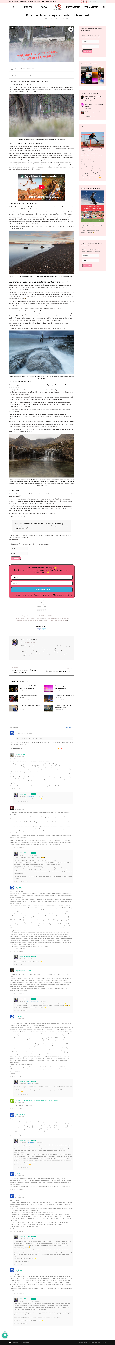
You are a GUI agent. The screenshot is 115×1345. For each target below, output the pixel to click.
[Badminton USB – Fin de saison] (83, 69)
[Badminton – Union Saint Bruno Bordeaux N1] (89, 75)
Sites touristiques (58, 620)
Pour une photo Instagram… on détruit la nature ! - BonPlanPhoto (36, 1101)
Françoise (29, 1083)
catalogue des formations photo (62, 409)
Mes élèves (39, 392)
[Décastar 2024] (101, 75)
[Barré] (24, 739)
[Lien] (36, 739)
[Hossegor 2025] (95, 69)
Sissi (28, 855)
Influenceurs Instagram (21, 620)
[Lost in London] (89, 69)
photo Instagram (46, 620)
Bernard (28, 958)
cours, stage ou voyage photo (89, 166)
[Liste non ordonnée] (29, 739)
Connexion (70, 727)
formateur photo (85, 155)
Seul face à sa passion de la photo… (28, 697)
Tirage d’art (96, 173)
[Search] (104, 1)
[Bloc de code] (34, 739)
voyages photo (38, 328)
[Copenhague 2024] (89, 81)
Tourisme (65, 620)
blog (88, 176)
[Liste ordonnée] (27, 739)
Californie (22, 618)
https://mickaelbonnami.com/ (28, 642)
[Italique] (20, 739)
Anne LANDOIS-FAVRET (23, 970)
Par (38, 616)
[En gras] (17, 739)
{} (38, 738)
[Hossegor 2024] (95, 75)
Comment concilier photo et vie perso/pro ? (64, 697)
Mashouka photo (30, 796)
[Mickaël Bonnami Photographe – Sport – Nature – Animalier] (13, 7)
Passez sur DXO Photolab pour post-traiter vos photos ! (29, 687)
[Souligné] (22, 739)
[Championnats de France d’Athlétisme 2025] (101, 69)
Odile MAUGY (30, 1239)
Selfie (52, 620)
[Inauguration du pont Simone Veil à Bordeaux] (83, 81)
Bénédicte (29, 1301)
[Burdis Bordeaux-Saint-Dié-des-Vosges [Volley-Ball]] (101, 81)
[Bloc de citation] (31, 739)
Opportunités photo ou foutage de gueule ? (62, 687)
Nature (34, 620)
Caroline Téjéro (30, 1142)
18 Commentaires (57, 616)
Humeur (13, 27)
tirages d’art (57, 323)
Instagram (30, 620)
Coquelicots (39, 618)
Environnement (51, 618)
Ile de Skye (61, 328)
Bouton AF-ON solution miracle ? (30, 706)
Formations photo (59, 618)
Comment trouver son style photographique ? (63, 706)
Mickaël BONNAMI (25, 794)
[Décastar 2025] (83, 75)
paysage (39, 620)
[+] (41, 738)
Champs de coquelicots (30, 618)
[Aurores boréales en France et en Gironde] (95, 81)
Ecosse (44, 618)
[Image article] (13, 688)
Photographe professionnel (89, 153)
